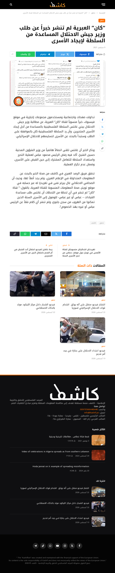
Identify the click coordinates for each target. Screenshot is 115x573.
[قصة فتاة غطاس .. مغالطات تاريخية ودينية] (98, 440)
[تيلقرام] (102, 134)
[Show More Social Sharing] (12, 54)
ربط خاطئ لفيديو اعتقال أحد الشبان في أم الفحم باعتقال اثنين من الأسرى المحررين (33, 252)
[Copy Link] (102, 148)
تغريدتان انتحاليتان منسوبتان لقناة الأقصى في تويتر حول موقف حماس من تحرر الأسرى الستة (81, 252)
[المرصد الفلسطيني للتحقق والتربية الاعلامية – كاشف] (57, 4)
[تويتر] (102, 127)
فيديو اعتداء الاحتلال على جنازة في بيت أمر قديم (84, 352)
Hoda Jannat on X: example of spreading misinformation (61, 466)
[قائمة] (103, 4)
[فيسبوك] (102, 120)
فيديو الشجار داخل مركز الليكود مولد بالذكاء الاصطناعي (36, 306)
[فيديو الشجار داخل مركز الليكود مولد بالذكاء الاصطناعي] (32, 284)
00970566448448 (89, 409)
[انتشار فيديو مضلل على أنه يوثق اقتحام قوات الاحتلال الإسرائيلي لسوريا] (82, 284)
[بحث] (11, 4)
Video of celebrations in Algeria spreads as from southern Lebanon (55, 451)
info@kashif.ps (91, 413)
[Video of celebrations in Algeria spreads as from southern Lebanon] (98, 455)
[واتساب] (102, 141)
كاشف (93, 223)
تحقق (102, 20)
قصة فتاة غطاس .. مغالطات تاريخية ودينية (69, 436)
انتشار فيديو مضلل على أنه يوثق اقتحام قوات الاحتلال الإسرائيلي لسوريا (84, 306)
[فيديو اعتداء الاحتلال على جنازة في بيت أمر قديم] (82, 330)
